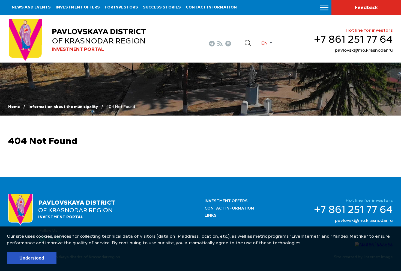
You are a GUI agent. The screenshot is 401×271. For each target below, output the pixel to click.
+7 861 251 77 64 (353, 40)
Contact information (211, 7)
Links (211, 215)
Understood (31, 258)
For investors (121, 7)
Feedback (366, 7)
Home (14, 107)
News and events (31, 7)
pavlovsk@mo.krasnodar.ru (364, 50)
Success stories (162, 7)
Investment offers (78, 7)
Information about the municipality (63, 107)
